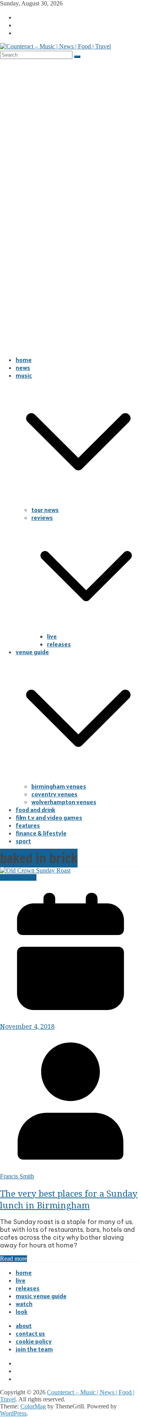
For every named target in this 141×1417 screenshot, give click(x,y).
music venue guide (41, 1296)
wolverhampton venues (63, 802)
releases (59, 644)
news (23, 367)
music (24, 375)
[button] (78, 502)
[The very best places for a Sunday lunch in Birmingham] (35, 870)
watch (24, 1304)
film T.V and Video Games (49, 817)
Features (28, 825)
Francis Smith (17, 1176)
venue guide (32, 652)
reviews (42, 517)
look (21, 1311)
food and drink (35, 810)
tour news (45, 510)
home (24, 360)
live (52, 636)
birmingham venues (58, 786)
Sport (23, 841)
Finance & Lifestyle (41, 833)
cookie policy (34, 1341)
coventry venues (54, 794)
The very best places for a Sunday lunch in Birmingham (68, 1199)
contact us (30, 1333)
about (24, 1326)
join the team (34, 1349)
